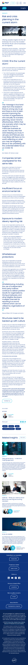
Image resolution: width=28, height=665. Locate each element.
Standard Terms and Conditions (17, 623)
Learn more (15, 569)
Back (4, 8)
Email (14, 596)
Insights (5, 426)
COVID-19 (18, 428)
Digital (17, 426)
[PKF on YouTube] (12, 577)
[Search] (17, 3)
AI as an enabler (7, 534)
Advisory (11, 426)
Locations (14, 587)
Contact (13, 3)
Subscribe (14, 559)
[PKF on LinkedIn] (9, 577)
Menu (24, 3)
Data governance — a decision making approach (12, 459)
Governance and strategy (8, 428)
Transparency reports (14, 606)
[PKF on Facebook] (19, 577)
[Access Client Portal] (20, 3)
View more (22, 437)
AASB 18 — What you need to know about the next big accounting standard (13, 499)
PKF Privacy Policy (10, 622)
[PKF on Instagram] (16, 577)
